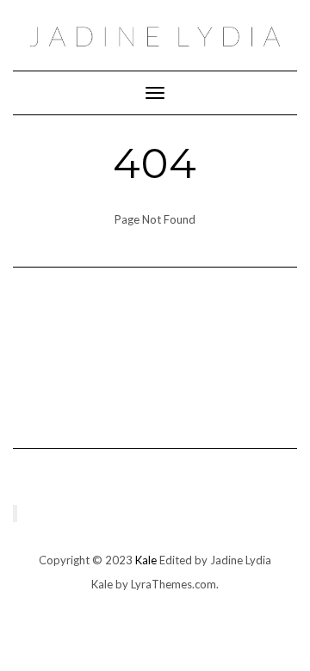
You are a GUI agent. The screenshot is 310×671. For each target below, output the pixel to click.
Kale (146, 560)
